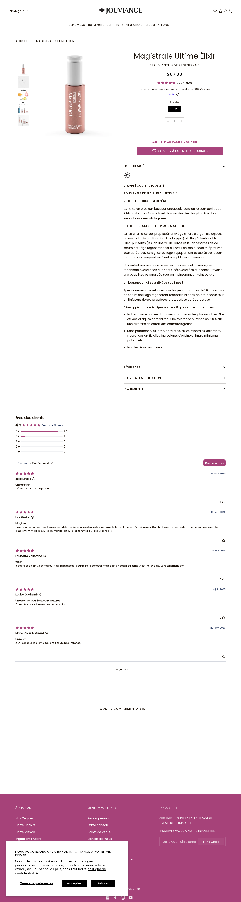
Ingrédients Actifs (28, 839)
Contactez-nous (100, 839)
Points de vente (99, 832)
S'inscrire (211, 842)
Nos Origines (24, 818)
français (17, 11)
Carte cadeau (98, 825)
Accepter (74, 883)
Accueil (21, 41)
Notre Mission (25, 832)
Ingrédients (134, 389)
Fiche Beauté (134, 166)
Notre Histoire (25, 825)
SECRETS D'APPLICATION (142, 378)
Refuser (103, 883)
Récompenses (98, 818)
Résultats (132, 367)
